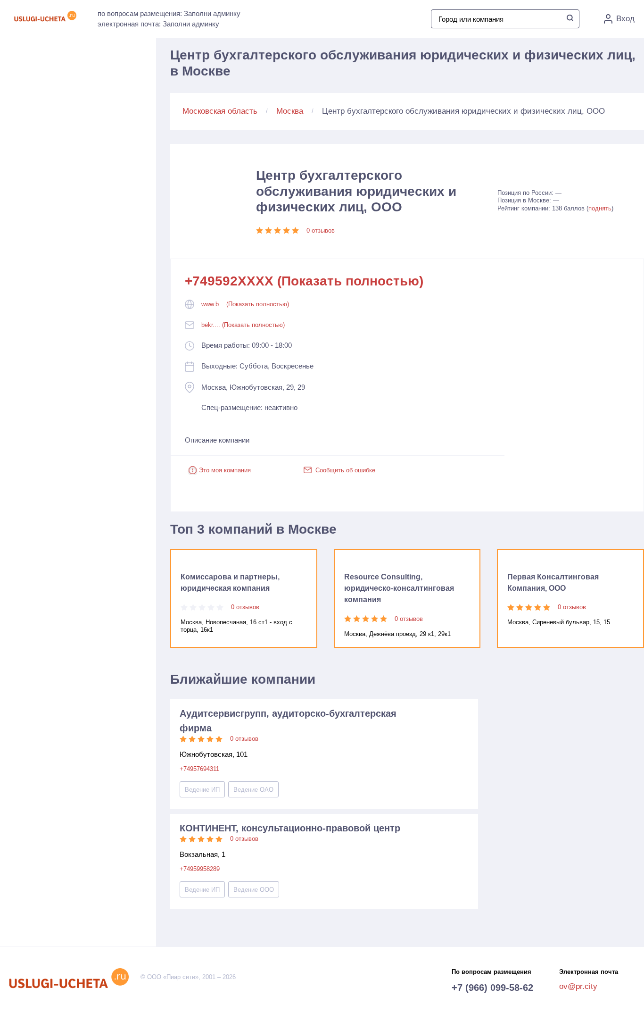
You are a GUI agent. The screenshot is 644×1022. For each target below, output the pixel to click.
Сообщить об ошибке (345, 470)
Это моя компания (225, 470)
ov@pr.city (578, 986)
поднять (599, 208)
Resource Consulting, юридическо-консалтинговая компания (399, 588)
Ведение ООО (253, 889)
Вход (625, 18)
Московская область (219, 111)
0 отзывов (320, 230)
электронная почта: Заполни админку (158, 24)
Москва (289, 111)
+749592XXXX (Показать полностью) (304, 281)
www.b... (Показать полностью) (245, 304)
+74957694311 (199, 768)
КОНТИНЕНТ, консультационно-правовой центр (290, 828)
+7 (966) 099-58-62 (492, 987)
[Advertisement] (90, 142)
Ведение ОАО (253, 789)
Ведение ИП (202, 789)
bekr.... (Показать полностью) (243, 324)
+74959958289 (200, 868)
